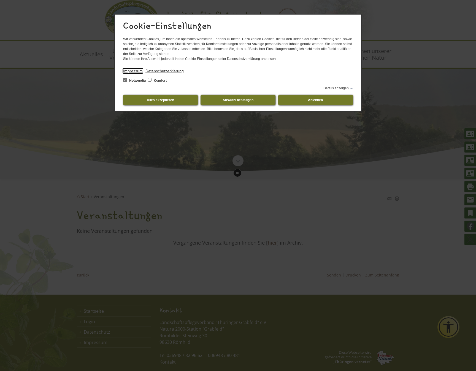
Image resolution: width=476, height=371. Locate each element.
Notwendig (137, 80)
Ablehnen (315, 100)
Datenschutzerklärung (164, 71)
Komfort (160, 80)
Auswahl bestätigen (238, 100)
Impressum (133, 71)
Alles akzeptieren (160, 100)
